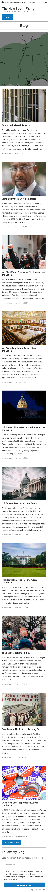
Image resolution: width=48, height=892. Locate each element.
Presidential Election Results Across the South (19, 581)
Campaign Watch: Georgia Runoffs (19, 198)
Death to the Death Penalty (16, 125)
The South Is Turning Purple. (16, 652)
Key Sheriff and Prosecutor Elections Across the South (23, 273)
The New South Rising (18, 8)
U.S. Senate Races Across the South (19, 503)
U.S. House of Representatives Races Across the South (23, 428)
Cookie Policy (12, 879)
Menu (8, 17)
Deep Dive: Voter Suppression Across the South (20, 804)
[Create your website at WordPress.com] (24, 2)
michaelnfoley (8, 153)
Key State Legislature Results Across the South (20, 349)
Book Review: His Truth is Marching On (20, 729)
